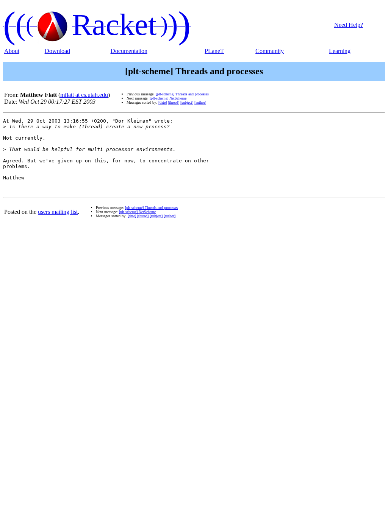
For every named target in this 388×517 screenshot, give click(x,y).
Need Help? (348, 25)
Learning (339, 51)
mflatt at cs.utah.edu (84, 95)
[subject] (186, 102)
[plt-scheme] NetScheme (168, 98)
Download (57, 51)
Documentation (129, 51)
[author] (200, 102)
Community (269, 51)
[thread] (173, 102)
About (11, 51)
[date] (162, 102)
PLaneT (214, 51)
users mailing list (58, 212)
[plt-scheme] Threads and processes (182, 94)
